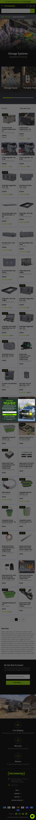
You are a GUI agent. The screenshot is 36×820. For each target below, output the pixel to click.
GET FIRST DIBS (9, 414)
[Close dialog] (34, 399)
